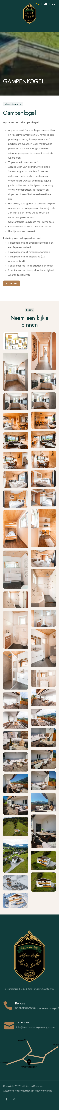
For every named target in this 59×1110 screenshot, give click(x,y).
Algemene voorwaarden (17, 1090)
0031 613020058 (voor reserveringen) (37, 1008)
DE (53, 3)
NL (37, 3)
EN (45, 3)
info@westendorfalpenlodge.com (35, 1027)
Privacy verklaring (42, 1090)
